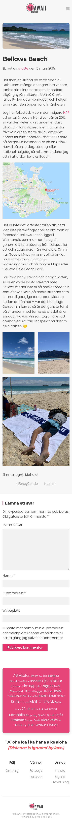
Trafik (37, 720)
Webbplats (11, 610)
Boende (35, 681)
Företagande (17, 691)
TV (60, 720)
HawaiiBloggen (34, 691)
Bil (57, 676)
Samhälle (17, 715)
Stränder (17, 720)
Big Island (49, 676)
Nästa (49, 483)
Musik (18, 709)
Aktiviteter (21, 675)
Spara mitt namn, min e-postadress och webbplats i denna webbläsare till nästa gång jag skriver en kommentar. (33, 633)
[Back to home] (36, 8)
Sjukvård (42, 715)
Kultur (16, 701)
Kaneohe (33, 696)
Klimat (51, 696)
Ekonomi (16, 686)
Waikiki (40, 725)
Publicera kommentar (25, 647)
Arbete (34, 676)
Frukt (38, 686)
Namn (9, 575)
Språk (59, 715)
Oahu (28, 708)
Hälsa (11, 696)
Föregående (28, 483)
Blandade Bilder (19, 681)
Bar (40, 676)
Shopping (31, 715)
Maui (58, 702)
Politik (39, 709)
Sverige (29, 720)
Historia (48, 691)
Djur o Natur (52, 680)
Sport (50, 715)
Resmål (50, 709)
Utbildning (20, 725)
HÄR (66, 112)
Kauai (42, 696)
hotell (58, 691)
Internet (21, 696)
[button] (67, 8)
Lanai (25, 702)
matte (23, 68)
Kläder (60, 696)
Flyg (31, 686)
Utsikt (31, 725)
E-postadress (14, 593)
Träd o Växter (49, 720)
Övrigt (52, 725)
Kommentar (12, 524)
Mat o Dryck (41, 702)
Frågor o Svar (50, 686)
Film (25, 686)
